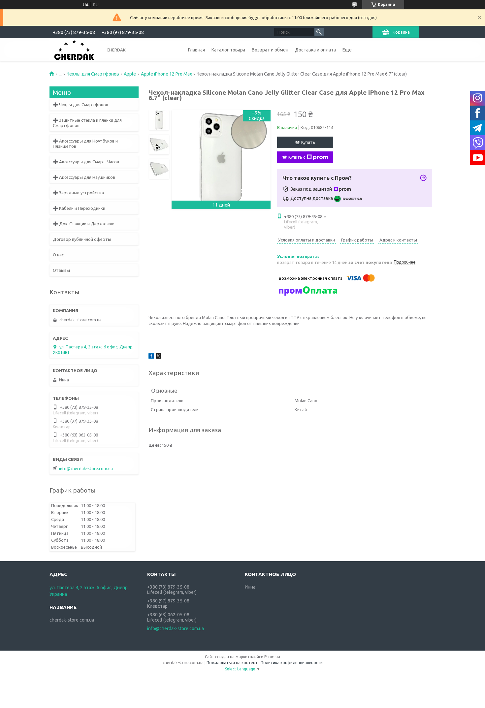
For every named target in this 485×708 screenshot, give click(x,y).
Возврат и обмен (270, 49)
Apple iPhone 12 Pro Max (166, 74)
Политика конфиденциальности (292, 662)
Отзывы (61, 270)
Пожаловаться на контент (232, 662)
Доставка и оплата (315, 49)
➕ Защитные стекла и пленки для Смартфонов (87, 123)
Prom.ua (272, 657)
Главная (196, 49)
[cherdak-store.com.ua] (74, 49)
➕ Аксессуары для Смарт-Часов (86, 161)
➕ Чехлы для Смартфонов (80, 104)
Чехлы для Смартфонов (93, 74)
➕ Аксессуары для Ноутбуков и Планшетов (85, 143)
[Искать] (319, 32)
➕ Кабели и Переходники (79, 208)
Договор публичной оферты (82, 239)
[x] (158, 357)
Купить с (296, 157)
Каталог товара (228, 49)
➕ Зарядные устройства (78, 192)
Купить (308, 142)
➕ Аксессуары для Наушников (84, 177)
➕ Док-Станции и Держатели (83, 223)
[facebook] (151, 357)
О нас (58, 254)
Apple (130, 74)
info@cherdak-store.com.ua (86, 468)
